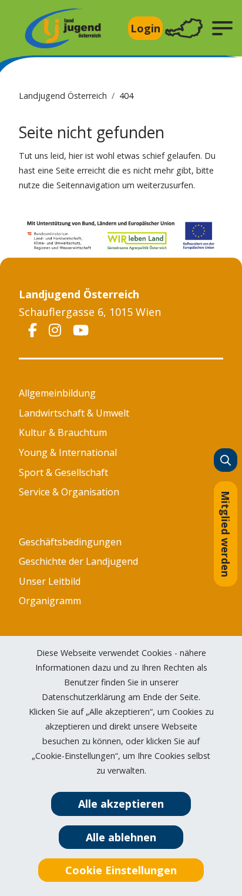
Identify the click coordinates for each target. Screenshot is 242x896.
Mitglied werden (226, 534)
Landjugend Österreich (63, 95)
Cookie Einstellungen (121, 870)
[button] (222, 28)
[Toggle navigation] (184, 28)
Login (145, 28)
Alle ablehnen (121, 837)
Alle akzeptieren (121, 804)
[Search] (225, 460)
